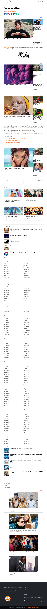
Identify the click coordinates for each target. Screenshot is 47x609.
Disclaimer (26, 587)
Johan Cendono (7, 480)
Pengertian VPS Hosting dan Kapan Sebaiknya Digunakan (21, 448)
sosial (10, 245)
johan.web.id (36, 607)
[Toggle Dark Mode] (38, 1)
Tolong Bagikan (7, 487)
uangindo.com (7, 483)
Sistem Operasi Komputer (9, 481)
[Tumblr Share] (14, 14)
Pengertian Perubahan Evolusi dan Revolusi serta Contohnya (22, 246)
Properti (11, 228)
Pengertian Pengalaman (14, 241)
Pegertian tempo (15, 131)
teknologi (11, 234)
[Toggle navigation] (42, 1)
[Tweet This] (7, 14)
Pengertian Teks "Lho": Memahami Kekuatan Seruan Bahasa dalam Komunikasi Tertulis (13, 200)
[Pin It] (9, 14)
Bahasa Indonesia (12, 239)
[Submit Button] (42, 601)
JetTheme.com (30, 607)
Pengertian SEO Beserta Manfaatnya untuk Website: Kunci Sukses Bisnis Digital (25, 465)
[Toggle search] (40, 1)
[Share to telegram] (18, 14)
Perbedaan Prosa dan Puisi (32, 216)
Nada (5, 125)
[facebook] (36, 1)
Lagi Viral (6, 485)
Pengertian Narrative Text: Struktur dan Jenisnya (32, 199)
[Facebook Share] (5, 14)
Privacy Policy (26, 589)
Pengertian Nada (7, 47)
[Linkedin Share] (11, 14)
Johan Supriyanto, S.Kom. (10, 11)
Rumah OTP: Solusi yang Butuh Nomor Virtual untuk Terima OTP (22, 252)
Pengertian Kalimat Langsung (13, 142)
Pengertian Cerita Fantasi (12, 140)
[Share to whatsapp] (16, 14)
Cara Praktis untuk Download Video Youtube (18, 235)
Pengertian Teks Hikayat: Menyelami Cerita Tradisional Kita (19, 138)
